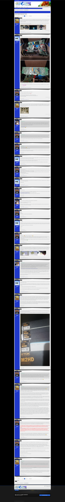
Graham (21, 32)
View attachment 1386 (34, 268)
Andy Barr (23, 32)
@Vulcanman (21, 296)
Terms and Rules (23, 8)
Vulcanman (17, 41)
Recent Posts (20, 8)
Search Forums (16, 8)
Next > (31, 478)
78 (29, 478)
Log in (49, 0)
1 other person (28, 32)
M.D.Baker (21, 31)
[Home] (15, 10)
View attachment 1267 (24, 126)
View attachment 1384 (24, 268)
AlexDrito (25, 32)
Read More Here (44, 495)
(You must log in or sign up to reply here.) (46, 478)
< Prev (18, 478)
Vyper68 (25, 116)
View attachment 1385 (29, 268)
